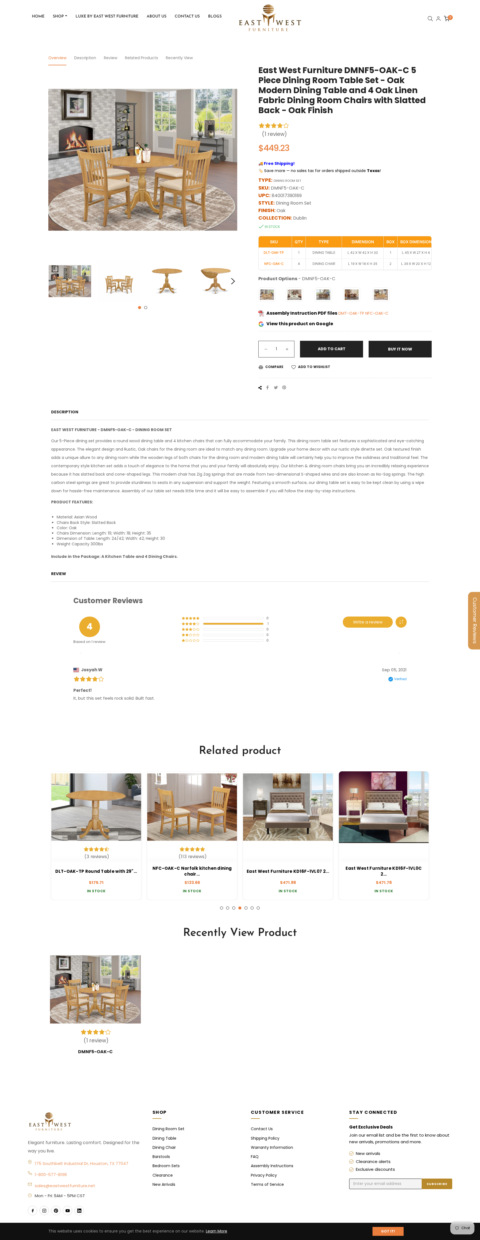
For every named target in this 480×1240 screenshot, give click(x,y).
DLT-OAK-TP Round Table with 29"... (96, 871)
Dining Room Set (168, 1129)
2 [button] (145, 307)
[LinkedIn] (79, 1210)
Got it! (388, 1231)
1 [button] (139, 307)
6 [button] (252, 908)
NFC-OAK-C (376, 313)
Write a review (367, 622)
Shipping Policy (265, 1138)
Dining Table (164, 1138)
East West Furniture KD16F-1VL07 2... (288, 871)
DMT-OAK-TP (351, 313)
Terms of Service (267, 1184)
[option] (96, 835)
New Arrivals (163, 1184)
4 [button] (239, 908)
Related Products (141, 58)
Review (110, 58)
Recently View (179, 58)
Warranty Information (272, 1147)
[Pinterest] (56, 1210)
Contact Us (262, 1129)
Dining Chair (164, 1147)
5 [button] (246, 908)
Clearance (162, 1175)
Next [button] (233, 281)
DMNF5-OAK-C (95, 1051)
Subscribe (437, 1184)
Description (85, 58)
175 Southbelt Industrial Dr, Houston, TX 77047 (81, 1163)
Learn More (216, 1231)
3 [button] (233, 908)
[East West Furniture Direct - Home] (84, 1121)
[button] (401, 622)
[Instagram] (44, 1210)
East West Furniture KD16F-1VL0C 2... (384, 871)
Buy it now (400, 349)
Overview (57, 58)
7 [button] (258, 908)
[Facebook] (32, 1210)
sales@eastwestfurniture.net (65, 1186)
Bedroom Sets (166, 1166)
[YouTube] (67, 1210)
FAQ (255, 1156)
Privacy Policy (264, 1175)
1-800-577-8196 (51, 1174)
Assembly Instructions (272, 1166)
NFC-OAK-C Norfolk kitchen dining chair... (192, 871)
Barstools (161, 1156)
